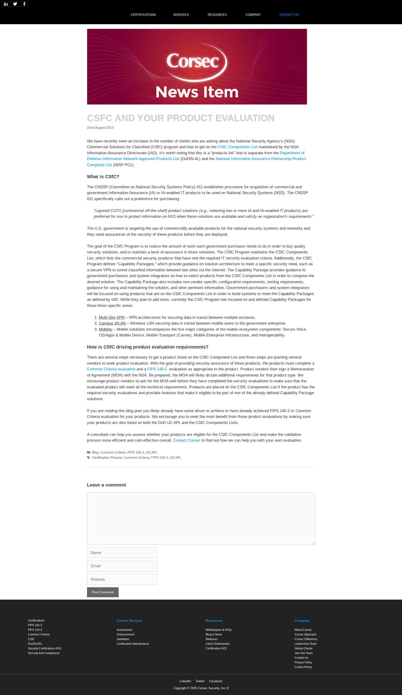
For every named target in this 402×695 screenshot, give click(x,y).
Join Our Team (304, 653)
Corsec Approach (305, 634)
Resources (217, 15)
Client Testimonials (218, 643)
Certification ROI (216, 648)
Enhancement (125, 634)
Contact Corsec (187, 440)
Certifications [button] (143, 15)
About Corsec (303, 629)
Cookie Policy (303, 667)
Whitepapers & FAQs (219, 629)
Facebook (215, 681)
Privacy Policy (303, 662)
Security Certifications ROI (44, 648)
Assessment (124, 629)
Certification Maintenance (133, 643)
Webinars (212, 639)
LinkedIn (185, 681)
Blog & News (214, 634)
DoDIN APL (35, 643)
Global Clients (303, 648)
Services (181, 15)
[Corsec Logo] (105, 14)
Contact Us (289, 15)
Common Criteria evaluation (111, 369)
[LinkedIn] (5, 4)
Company (253, 15)
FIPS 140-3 (35, 629)
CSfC (31, 639)
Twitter (200, 681)
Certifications (36, 620)
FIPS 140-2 (157, 369)
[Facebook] (24, 4)
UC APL (151, 452)
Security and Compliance (44, 653)
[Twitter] (15, 4)
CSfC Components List (238, 147)
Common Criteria (113, 452)
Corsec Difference (306, 639)
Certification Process (107, 457)
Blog (95, 452)
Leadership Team (306, 643)
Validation (123, 639)
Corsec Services (129, 620)
